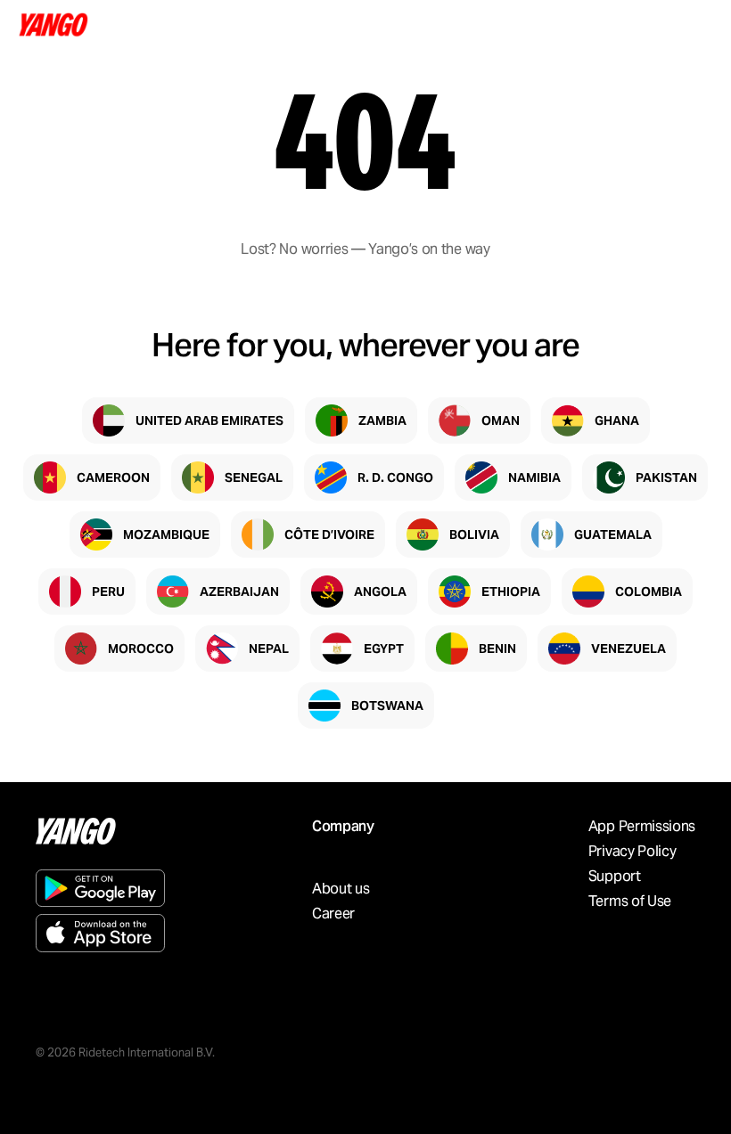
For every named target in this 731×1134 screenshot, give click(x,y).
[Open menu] (697, 25)
